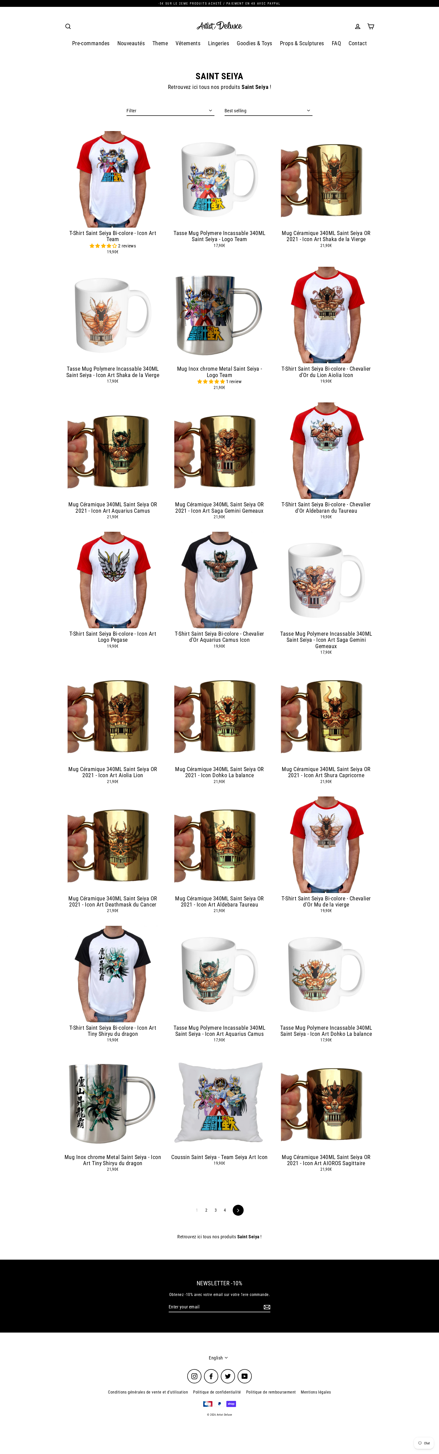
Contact (358, 43)
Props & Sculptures (302, 43)
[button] (104, 245)
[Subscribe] (266, 1307)
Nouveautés (131, 43)
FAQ (336, 43)
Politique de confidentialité (217, 1392)
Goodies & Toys (254, 43)
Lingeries (218, 43)
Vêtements (188, 43)
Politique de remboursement (271, 1392)
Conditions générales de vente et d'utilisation (148, 1392)
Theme (160, 43)
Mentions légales (316, 1392)
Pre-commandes (91, 43)
